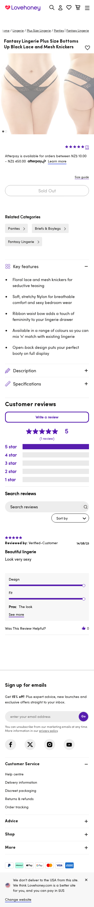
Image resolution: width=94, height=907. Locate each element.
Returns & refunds (19, 798)
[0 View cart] (77, 8)
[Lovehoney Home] (22, 8)
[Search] (52, 7)
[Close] (86, 880)
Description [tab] (24, 371)
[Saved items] (87, 47)
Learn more (57, 161)
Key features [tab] (26, 266)
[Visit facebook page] (10, 744)
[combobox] (70, 518)
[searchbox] (42, 507)
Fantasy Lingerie (21, 241)
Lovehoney (47, 19)
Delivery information (21, 782)
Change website (18, 899)
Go (83, 716)
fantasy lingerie (77, 30)
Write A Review (47, 417)
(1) (87, 146)
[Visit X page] (30, 744)
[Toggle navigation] (87, 7)
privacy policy (48, 731)
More (10, 848)
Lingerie (18, 30)
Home (5, 30)
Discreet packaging (20, 790)
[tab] (47, 785)
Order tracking (17, 807)
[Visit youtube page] (69, 744)
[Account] (60, 8)
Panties (59, 30)
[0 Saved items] (69, 8)
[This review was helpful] (83, 628)
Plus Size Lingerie (39, 30)
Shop (10, 834)
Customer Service (22, 764)
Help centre (14, 774)
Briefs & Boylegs (48, 228)
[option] (30, 93)
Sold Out (47, 191)
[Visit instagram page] (49, 744)
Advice (11, 821)
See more (16, 614)
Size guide (82, 177)
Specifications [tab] (27, 384)
